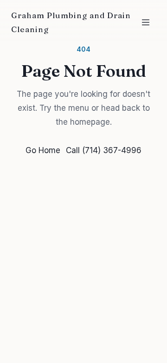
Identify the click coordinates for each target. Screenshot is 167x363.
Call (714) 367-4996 (103, 150)
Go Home (43, 150)
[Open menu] (145, 22)
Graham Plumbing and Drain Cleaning (71, 22)
